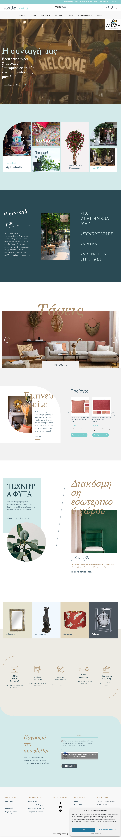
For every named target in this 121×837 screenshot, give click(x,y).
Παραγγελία (9, 808)
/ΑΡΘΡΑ (89, 243)
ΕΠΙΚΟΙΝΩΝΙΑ (68, 2)
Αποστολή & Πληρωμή (36, 805)
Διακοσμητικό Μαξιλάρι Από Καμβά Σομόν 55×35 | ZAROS (101, 419)
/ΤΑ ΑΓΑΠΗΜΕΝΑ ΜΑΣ (95, 218)
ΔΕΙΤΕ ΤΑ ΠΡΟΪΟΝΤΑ (16, 518)
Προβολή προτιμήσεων (107, 829)
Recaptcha (64, 750)
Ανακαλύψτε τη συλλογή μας (15, 85)
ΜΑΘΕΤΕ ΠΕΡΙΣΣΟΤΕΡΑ (82, 572)
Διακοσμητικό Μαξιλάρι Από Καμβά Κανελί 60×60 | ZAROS (80, 419)
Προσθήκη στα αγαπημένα (88, 404)
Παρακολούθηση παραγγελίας (11, 813)
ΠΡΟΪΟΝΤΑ (59, 7)
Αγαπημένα (9, 805)
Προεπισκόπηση (88, 400)
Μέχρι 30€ (78, 805)
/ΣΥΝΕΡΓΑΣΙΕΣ (97, 233)
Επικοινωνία (32, 801)
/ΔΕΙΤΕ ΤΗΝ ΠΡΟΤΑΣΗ (94, 256)
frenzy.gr (65, 834)
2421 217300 (77, 2)
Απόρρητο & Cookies (95, 833)
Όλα (83, 829)
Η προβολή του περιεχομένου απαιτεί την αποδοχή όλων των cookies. (80, 755)
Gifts (76, 801)
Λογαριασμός (10, 801)
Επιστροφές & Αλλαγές (36, 808)
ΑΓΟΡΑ (38, 437)
